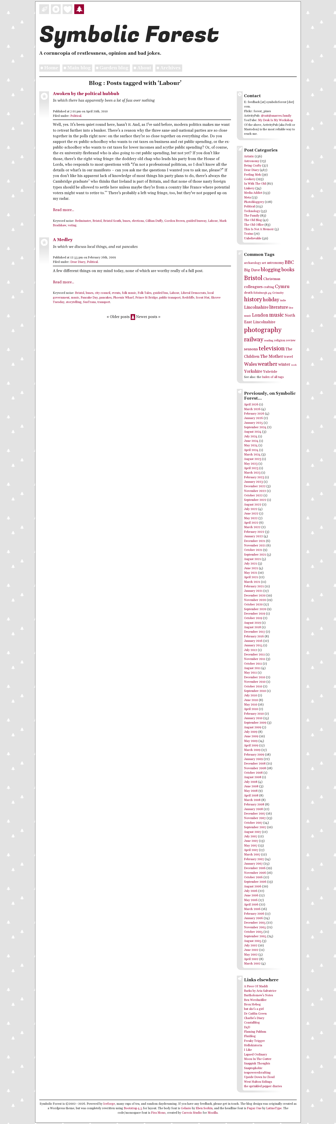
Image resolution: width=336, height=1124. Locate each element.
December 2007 (254, 814)
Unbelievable (252, 238)
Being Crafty (252, 165)
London (260, 315)
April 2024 (251, 450)
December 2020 (255, 595)
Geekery (250, 179)
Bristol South (112, 221)
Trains (248, 234)
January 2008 (253, 809)
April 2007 (251, 850)
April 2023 (251, 468)
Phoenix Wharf (123, 297)
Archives (170, 68)
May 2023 (251, 464)
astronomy (275, 263)
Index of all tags (273, 377)
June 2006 (251, 895)
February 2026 (254, 414)
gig (269, 293)
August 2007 (252, 832)
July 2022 (250, 509)
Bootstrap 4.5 (133, 1108)
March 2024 (252, 454)
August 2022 (252, 505)
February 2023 (254, 477)
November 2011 (254, 659)
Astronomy (251, 161)
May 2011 (250, 673)
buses (126, 221)
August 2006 (252, 886)
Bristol (97, 221)
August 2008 (252, 777)
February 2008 (254, 804)
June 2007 (251, 841)
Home (51, 68)
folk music (129, 293)
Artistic (249, 156)
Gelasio (186, 1108)
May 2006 (251, 900)
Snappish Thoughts (257, 1063)
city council (102, 293)
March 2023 (252, 473)
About (144, 68)
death (248, 293)
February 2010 (254, 714)
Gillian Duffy (154, 221)
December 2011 (254, 654)
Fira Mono (158, 1113)
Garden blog (114, 68)
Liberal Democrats (193, 293)
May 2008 (251, 791)
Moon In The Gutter (257, 1059)
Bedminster (83, 221)
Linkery (249, 188)
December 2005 (255, 923)
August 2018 (252, 627)
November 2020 (255, 600)
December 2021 (254, 541)
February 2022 (254, 532)
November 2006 (255, 873)
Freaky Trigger (254, 1041)
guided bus (160, 293)
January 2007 (253, 864)
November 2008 (255, 768)
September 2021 (255, 555)
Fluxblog (250, 1036)
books (287, 270)
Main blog (79, 68)
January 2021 (253, 591)
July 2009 (250, 732)
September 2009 (255, 723)
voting (72, 225)
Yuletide (270, 371)
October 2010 (253, 686)
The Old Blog (253, 220)
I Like (248, 1050)
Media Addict (253, 193)
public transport (170, 297)
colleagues (253, 286)
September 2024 (255, 427)
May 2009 (251, 741)
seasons (251, 349)
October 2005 (253, 932)
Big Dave (252, 270)
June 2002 (251, 950)
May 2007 (250, 845)
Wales (250, 364)
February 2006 (254, 914)
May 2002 (251, 955)
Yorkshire (253, 371)
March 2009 (252, 750)
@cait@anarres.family (276, 116)
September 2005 (255, 936)
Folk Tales (144, 293)
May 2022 (251, 518)
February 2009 (254, 755)
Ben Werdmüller (255, 1000)
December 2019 (254, 614)
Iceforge (109, 1104)
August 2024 (252, 432)
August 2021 (252, 559)
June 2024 (251, 441)
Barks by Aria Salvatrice (260, 991)
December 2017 (254, 632)
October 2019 (253, 618)
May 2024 (251, 445)
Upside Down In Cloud (259, 1077)
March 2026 (252, 409)
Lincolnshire (256, 307)
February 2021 (254, 586)
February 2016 (254, 636)
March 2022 (252, 527)
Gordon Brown (174, 221)
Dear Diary (77, 262)
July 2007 (250, 836)
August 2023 (252, 459)
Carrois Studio (192, 1113)
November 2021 (255, 545)
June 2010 (251, 700)
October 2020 (253, 604)
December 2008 (255, 763)
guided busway (196, 221)
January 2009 (253, 759)
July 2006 (250, 891)
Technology (252, 211)
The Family (251, 216)
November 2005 (255, 927)
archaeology (252, 263)
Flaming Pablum (255, 1032)
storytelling (73, 302)
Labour (213, 221)
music (75, 297)
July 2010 (250, 695)
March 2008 (252, 800)
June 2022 (251, 513)
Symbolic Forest (129, 34)
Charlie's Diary (254, 1018)
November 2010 (255, 682)
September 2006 (255, 882)
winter (284, 364)
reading (268, 340)
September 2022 (255, 500)
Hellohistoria (253, 1045)
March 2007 (252, 854)
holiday (271, 300)
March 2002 (252, 963)
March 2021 (252, 582)
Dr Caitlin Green (255, 1014)
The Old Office (254, 225)
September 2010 (255, 691)
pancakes (105, 297)
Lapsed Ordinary (255, 1054)
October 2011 (253, 664)
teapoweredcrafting (257, 1073)
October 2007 (253, 823)
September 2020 (255, 609)
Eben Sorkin (204, 1108)
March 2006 (252, 909)
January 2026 (253, 418)
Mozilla (213, 1113)
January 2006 (253, 918)
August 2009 (252, 727)
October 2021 (253, 550)
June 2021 (251, 568)
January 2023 (253, 482)
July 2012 (250, 650)
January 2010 (253, 718)
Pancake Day (89, 297)
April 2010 (251, 709)
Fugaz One (254, 1108)
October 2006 (253, 877)
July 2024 (250, 436)
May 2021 (250, 573)
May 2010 (250, 704)
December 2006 (255, 868)
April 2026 (251, 404)
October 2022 (253, 495)
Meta (247, 197)
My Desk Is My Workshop (275, 120)
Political (75, 116)
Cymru (282, 287)
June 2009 (251, 736)
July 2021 (250, 564)
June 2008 (251, 786)
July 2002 (250, 945)
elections (138, 221)
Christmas (271, 279)
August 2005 (252, 941)
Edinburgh (260, 293)
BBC (289, 262)
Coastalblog (252, 1022)
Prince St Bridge (146, 297)
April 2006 (251, 904)
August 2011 (252, 668)
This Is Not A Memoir (259, 229)
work (294, 365)
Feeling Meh (252, 175)
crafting (268, 287)
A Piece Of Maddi (256, 986)
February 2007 (254, 859)
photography (263, 330)
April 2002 (251, 959)
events (116, 293)
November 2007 (255, 818)
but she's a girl (254, 1009)
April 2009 (251, 745)
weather (267, 364)
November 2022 (255, 491)
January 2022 (253, 536)
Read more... (63, 210)
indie (283, 300)
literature (278, 307)
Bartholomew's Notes (258, 995)
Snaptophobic (253, 1068)
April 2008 (251, 795)
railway (253, 339)
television (272, 348)
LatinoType (274, 1108)
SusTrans (89, 302)
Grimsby (278, 293)
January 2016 (253, 641)
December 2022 (255, 486)
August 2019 (252, 623)
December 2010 (254, 677)
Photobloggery (254, 202)
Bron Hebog (252, 1004)
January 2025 (253, 423)
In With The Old (255, 184)
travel (288, 357)
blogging (271, 270)
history (253, 299)
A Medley (63, 239)
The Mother (271, 356)
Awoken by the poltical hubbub (86, 93)
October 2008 (253, 773)
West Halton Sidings (258, 1082)
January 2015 (253, 645)
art (264, 263)
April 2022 (251, 523)
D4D (247, 1027)
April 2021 (251, 577)
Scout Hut (202, 297)
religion (279, 340)
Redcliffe (188, 297)
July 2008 (250, 782)
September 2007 (255, 827)
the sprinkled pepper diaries (263, 1086)
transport (103, 302)
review (291, 340)
